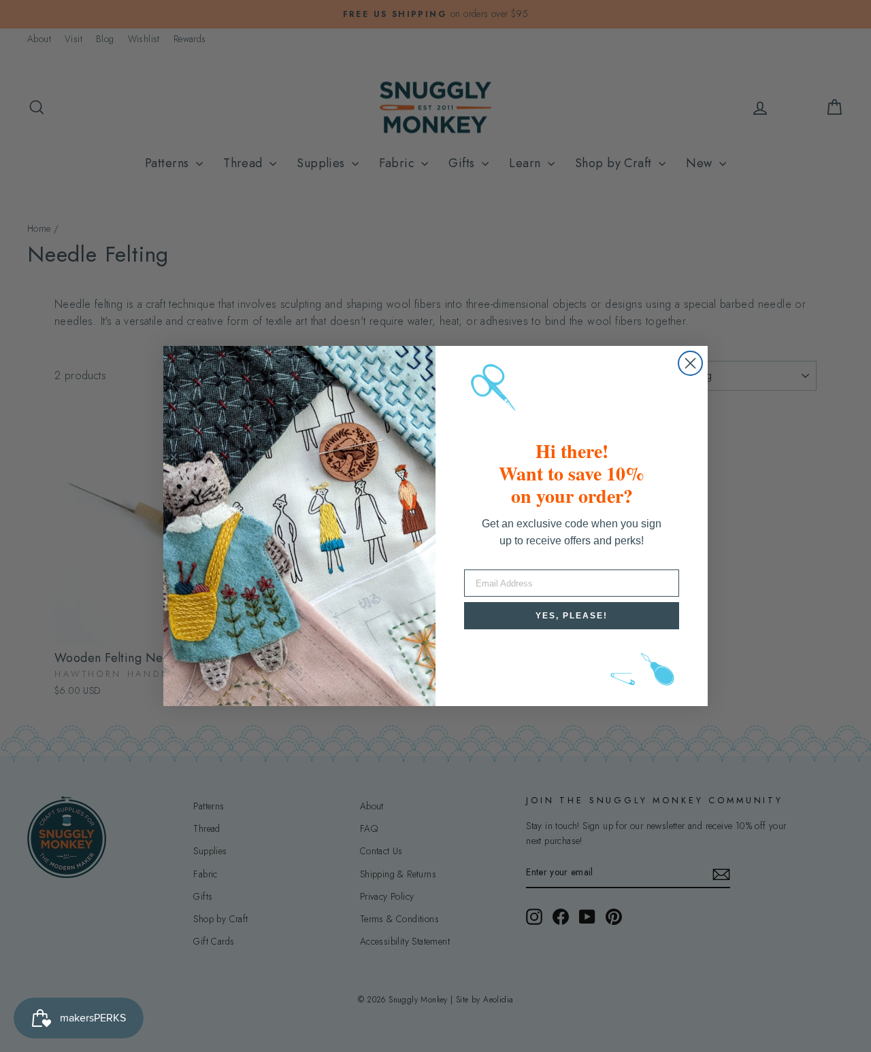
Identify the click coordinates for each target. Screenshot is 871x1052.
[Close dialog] (690, 363)
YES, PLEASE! (572, 615)
